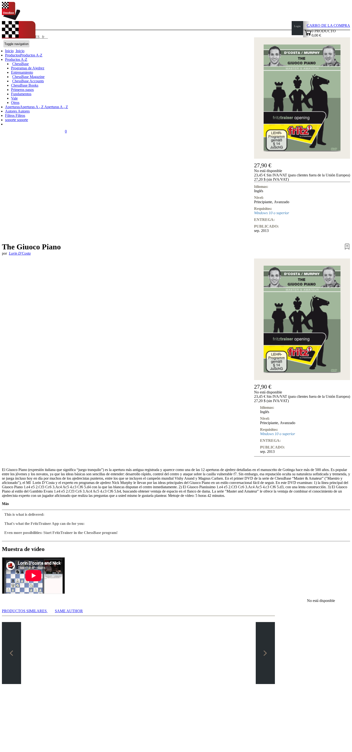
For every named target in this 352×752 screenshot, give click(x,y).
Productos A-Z (16, 59)
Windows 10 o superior (271, 213)
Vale (14, 98)
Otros (15, 103)
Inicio (19, 51)
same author (69, 611)
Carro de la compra (328, 25)
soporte (11, 120)
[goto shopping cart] (308, 35)
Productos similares (25, 611)
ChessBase (20, 64)
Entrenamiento (22, 72)
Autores (11, 111)
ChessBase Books (24, 85)
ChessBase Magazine (28, 77)
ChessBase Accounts (28, 81)
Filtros (10, 115)
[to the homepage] (11, 19)
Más (5, 504)
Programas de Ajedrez (27, 68)
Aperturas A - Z (56, 107)
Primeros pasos (22, 90)
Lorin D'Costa (20, 253)
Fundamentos (21, 94)
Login (297, 26)
